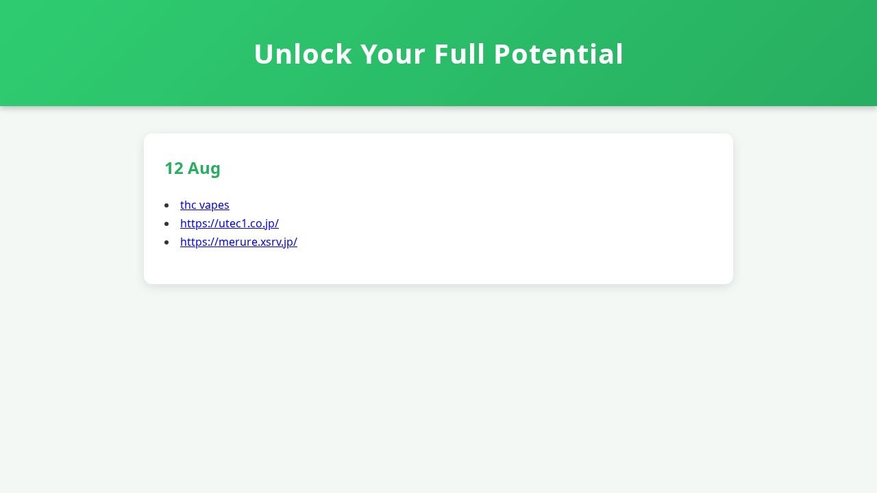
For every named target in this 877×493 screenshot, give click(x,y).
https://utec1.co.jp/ (229, 223)
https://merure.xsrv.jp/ (238, 241)
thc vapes (205, 204)
